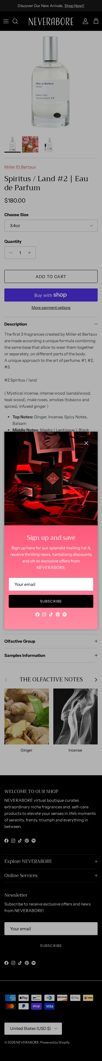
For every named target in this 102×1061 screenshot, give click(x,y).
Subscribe (51, 601)
